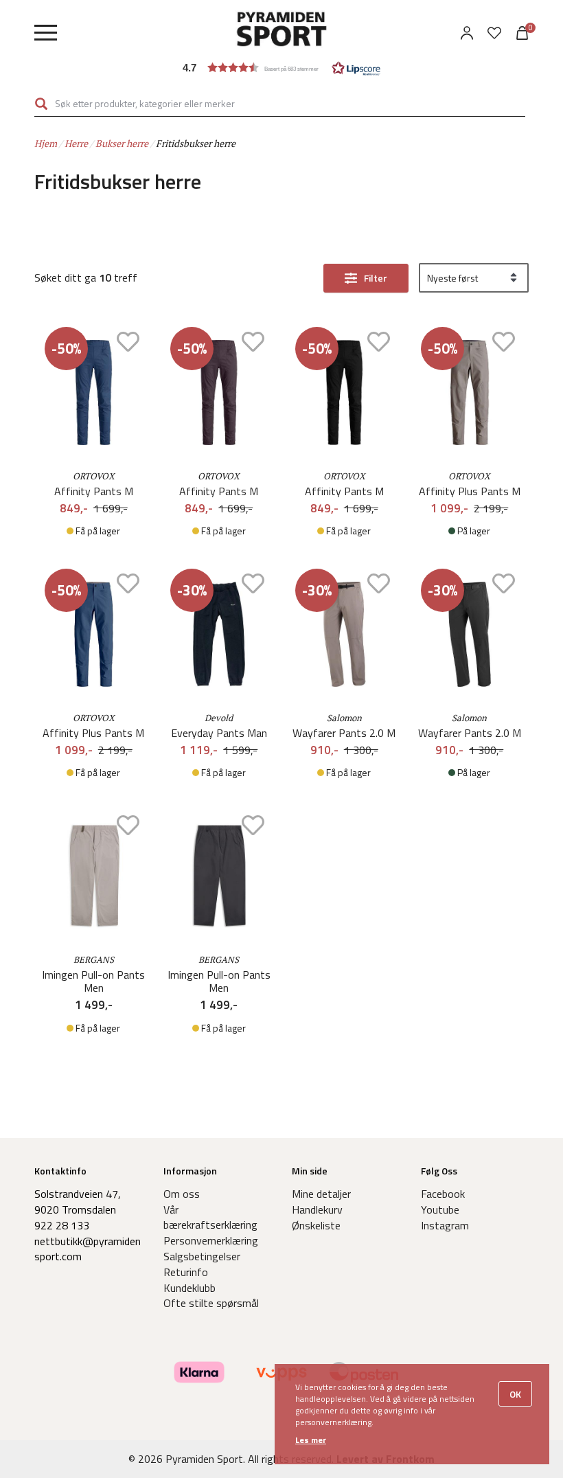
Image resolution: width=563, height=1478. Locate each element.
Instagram (445, 1225)
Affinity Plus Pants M (469, 491)
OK (515, 1394)
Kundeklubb (189, 1287)
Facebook (443, 1193)
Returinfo (185, 1272)
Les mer (310, 1439)
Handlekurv (317, 1209)
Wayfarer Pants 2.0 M (343, 733)
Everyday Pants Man (219, 733)
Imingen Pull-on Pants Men (93, 981)
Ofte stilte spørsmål (211, 1302)
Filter (375, 278)
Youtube (440, 1209)
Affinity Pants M (93, 491)
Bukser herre (121, 143)
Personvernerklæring (210, 1240)
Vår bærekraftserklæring (210, 1217)
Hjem (45, 143)
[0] (494, 33)
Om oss (181, 1193)
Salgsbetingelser (201, 1256)
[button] (281, 68)
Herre (76, 143)
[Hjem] (281, 31)
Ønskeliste (316, 1225)
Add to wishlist (128, 341)
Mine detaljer (321, 1193)
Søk (41, 103)
